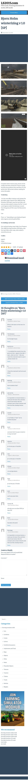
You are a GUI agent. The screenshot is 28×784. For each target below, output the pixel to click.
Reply (8, 329)
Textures (18, 294)
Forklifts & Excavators (9, 645)
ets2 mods (4, 742)
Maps (5, 652)
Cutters (6, 641)
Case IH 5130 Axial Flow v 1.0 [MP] (15, 302)
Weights (6, 687)
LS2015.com (9, 3)
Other (5, 659)
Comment (4, 558)
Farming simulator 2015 (9, 294)
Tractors (6, 673)
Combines (6, 634)
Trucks (5, 680)
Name (2, 578)
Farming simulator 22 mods (8, 738)
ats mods (3, 744)
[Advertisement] (14, 48)
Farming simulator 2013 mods (9, 732)
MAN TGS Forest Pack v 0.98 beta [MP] (14, 299)
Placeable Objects (8, 666)
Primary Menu (14, 12)
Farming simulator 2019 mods (9, 736)
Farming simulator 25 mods (8, 740)
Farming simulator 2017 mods (9, 734)
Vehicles (6, 683)
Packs (5, 662)
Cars (5, 631)
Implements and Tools (10, 648)
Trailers (6, 676)
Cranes (5, 638)
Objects (6, 655)
